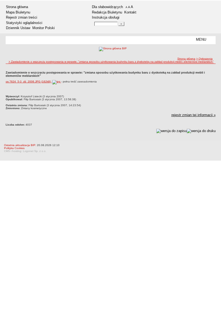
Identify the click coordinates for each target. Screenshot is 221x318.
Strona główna (17, 7)
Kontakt (130, 12)
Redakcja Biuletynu (107, 12)
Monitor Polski (43, 28)
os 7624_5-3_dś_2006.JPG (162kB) (29, 81)
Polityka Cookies (14, 148)
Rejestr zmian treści (21, 17)
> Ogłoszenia (204, 58)
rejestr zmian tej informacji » (193, 115)
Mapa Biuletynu (18, 12)
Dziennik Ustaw (18, 28)
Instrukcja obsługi (105, 17)
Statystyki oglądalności (24, 23)
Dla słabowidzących (107, 7)
